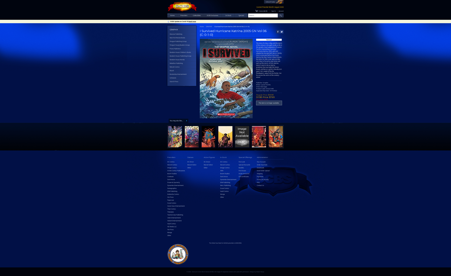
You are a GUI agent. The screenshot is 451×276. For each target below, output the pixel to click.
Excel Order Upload (263, 171)
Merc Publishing (225, 185)
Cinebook (170, 177)
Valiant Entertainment (174, 221)
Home (172, 15)
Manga (169, 232)
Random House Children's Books (180, 52)
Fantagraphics (172, 188)
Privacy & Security (263, 180)
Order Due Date (262, 165)
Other (169, 235)
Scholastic (173, 78)
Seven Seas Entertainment (176, 206)
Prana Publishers (175, 49)
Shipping (259, 174)
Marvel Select (191, 165)
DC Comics (171, 162)
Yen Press (170, 230)
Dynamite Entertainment (175, 185)
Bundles (241, 168)
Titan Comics (171, 209)
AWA (221, 171)
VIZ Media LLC (172, 227)
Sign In (273, 11)
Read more (192, 21)
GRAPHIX (209, 27)
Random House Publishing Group (180, 56)
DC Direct (190, 162)
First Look (242, 162)
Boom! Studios (172, 174)
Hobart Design (260, 272)
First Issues (242, 171)
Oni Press (170, 197)
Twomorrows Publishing (175, 215)
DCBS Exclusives (244, 174)
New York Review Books (177, 38)
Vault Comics (171, 224)
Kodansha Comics (173, 194)
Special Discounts (244, 165)
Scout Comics (171, 203)
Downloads (260, 168)
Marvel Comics (172, 165)
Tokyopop (170, 212)
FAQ (258, 182)
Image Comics (172, 168)
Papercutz (170, 200)
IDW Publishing (172, 191)
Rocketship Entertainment (178, 74)
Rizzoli (172, 71)
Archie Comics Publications (176, 171)
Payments (260, 177)
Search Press (174, 82)
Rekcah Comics (175, 67)
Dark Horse (171, 180)
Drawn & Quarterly (173, 182)
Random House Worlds (177, 60)
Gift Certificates (244, 177)
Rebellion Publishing (176, 63)
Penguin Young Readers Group (180, 45)
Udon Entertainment (174, 218)
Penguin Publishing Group (178, 41)
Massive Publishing (176, 34)
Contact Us (260, 185)
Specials (241, 15)
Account (281, 11)
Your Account (261, 162)
